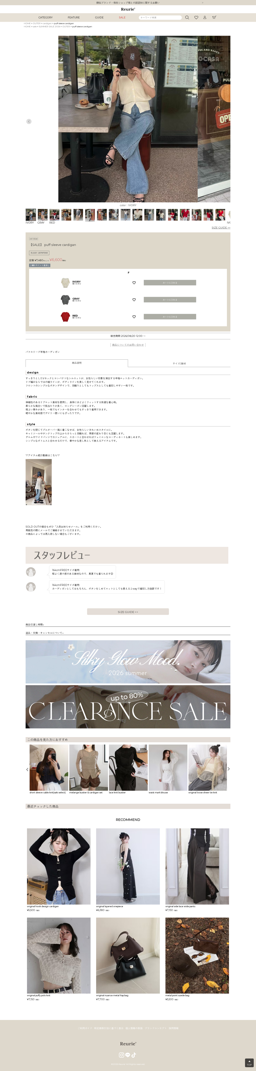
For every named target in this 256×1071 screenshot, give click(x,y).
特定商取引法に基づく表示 (108, 1028)
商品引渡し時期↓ (35, 624)
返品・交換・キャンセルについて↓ (45, 633)
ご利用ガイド (84, 1028)
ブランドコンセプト (156, 1028)
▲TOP (249, 1063)
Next (202, 3)
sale (35, 26)
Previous (29, 121)
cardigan (47, 23)
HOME (27, 23)
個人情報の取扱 (134, 1028)
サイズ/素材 (179, 363)
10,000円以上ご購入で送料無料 (128, 2)
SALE (122, 17)
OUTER (37, 23)
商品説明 (77, 362)
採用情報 (174, 1028)
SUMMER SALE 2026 (49, 26)
